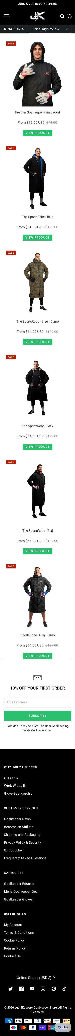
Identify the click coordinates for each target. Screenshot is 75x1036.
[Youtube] (32, 988)
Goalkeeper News (17, 819)
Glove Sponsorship (18, 793)
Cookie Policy (14, 940)
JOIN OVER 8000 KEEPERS (37, 3)
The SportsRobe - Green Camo (37, 321)
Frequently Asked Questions (25, 858)
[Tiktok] (64, 988)
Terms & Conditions (19, 933)
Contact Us (12, 956)
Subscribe (37, 716)
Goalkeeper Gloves (18, 899)
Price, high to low (45, 29)
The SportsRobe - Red (37, 531)
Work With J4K (15, 786)
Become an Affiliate (18, 827)
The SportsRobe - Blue (37, 217)
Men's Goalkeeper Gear (21, 891)
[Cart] (69, 16)
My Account (13, 925)
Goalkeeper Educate (19, 884)
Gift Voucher (13, 850)
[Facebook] (21, 988)
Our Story (11, 778)
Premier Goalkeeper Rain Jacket (37, 112)
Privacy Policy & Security (22, 842)
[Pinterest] (53, 988)
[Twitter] (10, 988)
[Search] (62, 16)
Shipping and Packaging (22, 835)
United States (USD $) (34, 978)
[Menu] (6, 16)
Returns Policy (15, 948)
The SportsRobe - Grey (37, 426)
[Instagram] (43, 988)
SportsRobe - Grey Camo (37, 635)
